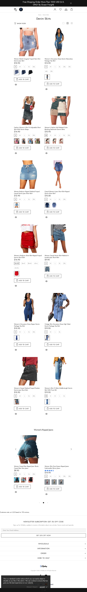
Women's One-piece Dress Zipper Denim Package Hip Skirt (27, 325)
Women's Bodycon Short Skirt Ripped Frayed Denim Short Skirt (28, 256)
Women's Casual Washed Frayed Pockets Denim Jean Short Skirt (27, 389)
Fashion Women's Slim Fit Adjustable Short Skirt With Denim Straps (27, 128)
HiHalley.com (43, 570)
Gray (23, 141)
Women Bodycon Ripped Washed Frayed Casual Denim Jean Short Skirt (27, 192)
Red (16, 273)
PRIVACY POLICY (32, 587)
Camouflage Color (37, 141)
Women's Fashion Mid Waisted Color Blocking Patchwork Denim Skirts (56, 128)
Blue (16, 205)
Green (54, 141)
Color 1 (16, 141)
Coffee (61, 141)
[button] (49, 471)
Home (39, 15)
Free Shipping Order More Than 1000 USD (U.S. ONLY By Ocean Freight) (43, 3)
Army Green (54, 482)
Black (30, 72)
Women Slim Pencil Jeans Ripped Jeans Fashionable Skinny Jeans (57, 467)
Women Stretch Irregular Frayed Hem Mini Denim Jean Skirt (27, 60)
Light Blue (16, 72)
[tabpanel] (28, 467)
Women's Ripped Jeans (43, 429)
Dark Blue (23, 72)
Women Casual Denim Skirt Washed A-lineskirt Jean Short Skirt (57, 256)
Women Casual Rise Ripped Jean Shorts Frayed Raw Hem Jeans (26, 467)
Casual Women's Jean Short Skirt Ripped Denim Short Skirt (57, 192)
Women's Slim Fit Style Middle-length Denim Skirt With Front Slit (58, 389)
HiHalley (21, 9)
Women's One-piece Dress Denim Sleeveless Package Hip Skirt (59, 60)
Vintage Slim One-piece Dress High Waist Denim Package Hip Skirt (57, 325)
